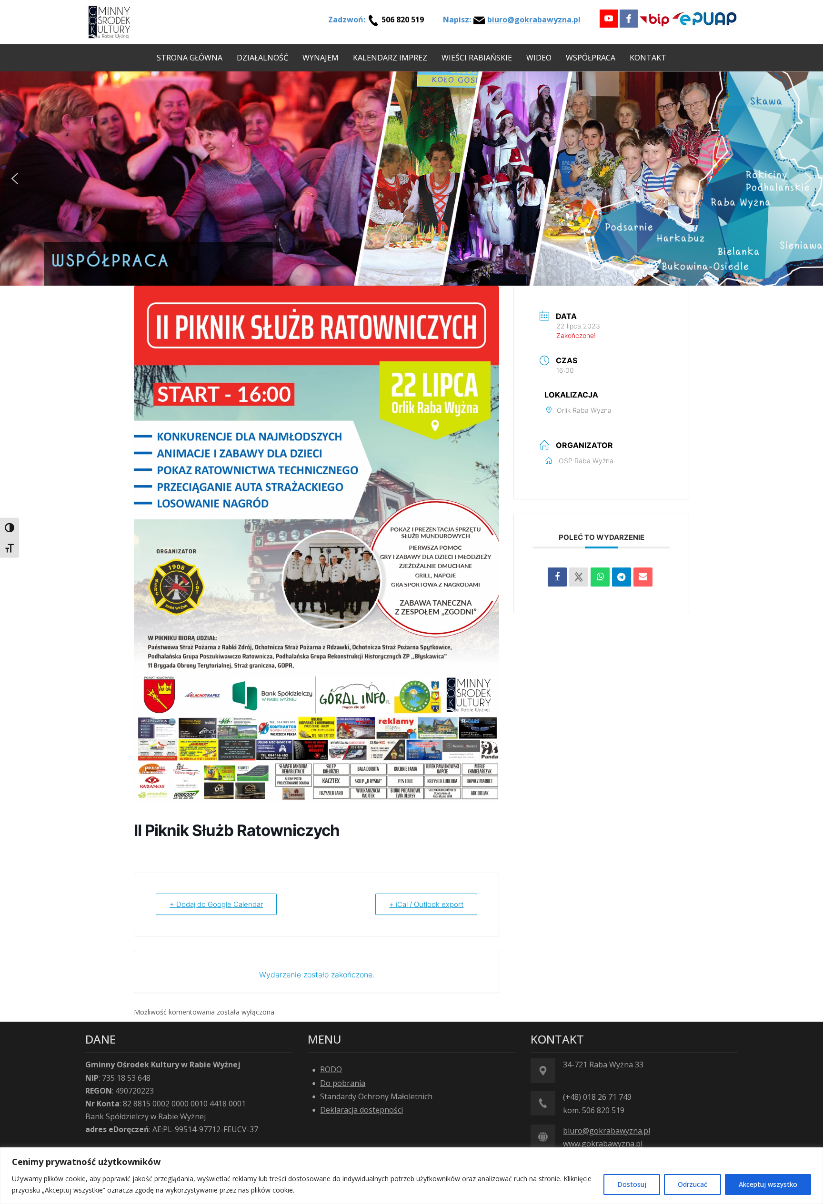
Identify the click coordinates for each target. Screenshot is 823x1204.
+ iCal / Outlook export (426, 904)
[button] (14, 178)
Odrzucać (692, 1184)
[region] (411, 1175)
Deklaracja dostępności (361, 1109)
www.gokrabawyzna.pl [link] (602, 1143)
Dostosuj (631, 1184)
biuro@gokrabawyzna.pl (534, 19)
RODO (331, 1069)
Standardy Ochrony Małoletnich (376, 1096)
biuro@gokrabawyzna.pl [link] (606, 1130)
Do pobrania (342, 1083)
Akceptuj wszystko (768, 1184)
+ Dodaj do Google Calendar (216, 904)
